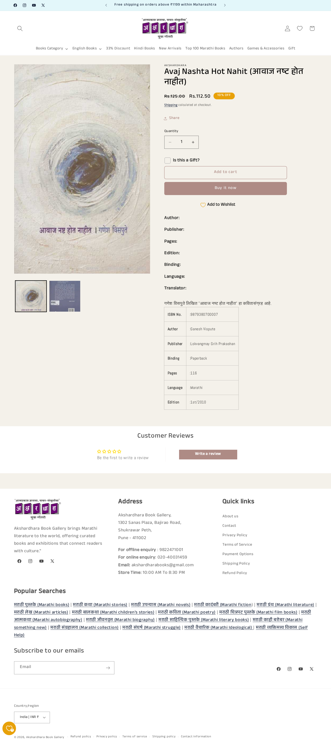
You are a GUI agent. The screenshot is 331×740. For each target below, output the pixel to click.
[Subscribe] (108, 668)
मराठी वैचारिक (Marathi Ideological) (218, 628)
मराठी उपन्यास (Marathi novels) (160, 605)
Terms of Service (237, 545)
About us (230, 516)
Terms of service (134, 736)
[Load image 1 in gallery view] (31, 296)
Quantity (171, 131)
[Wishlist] (300, 28)
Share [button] (174, 118)
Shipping (170, 105)
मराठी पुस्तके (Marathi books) (42, 605)
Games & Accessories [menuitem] (265, 49)
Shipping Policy (236, 564)
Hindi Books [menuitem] (144, 49)
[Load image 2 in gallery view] (64, 296)
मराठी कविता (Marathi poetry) (187, 613)
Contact (229, 526)
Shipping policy (163, 736)
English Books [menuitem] (84, 49)
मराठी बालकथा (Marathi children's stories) (113, 613)
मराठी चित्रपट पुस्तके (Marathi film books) (258, 613)
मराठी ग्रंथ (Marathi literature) (285, 605)
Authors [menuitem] (236, 49)
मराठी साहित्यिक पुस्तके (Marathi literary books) (203, 620)
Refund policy (81, 736)
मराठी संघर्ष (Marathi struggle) (151, 628)
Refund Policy (234, 573)
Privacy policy (106, 736)
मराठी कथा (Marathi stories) (100, 605)
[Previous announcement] (106, 5)
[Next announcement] (225, 5)
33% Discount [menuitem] (118, 49)
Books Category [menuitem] (49, 49)
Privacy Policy (234, 535)
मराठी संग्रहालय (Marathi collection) (84, 628)
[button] (20, 28)
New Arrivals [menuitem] (170, 49)
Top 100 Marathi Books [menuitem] (205, 49)
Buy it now (225, 188)
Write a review (208, 454)
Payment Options (237, 554)
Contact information (196, 736)
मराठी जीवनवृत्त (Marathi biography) (120, 620)
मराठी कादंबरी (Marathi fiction (222, 605)
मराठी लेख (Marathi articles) (41, 613)
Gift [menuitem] (291, 49)
